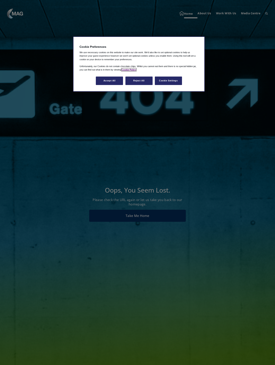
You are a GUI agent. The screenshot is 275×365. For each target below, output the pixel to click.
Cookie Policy (129, 69)
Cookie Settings (168, 80)
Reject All (139, 80)
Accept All (109, 80)
